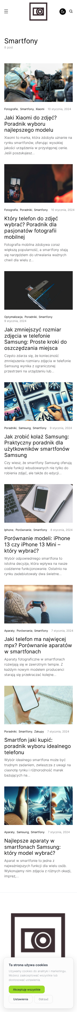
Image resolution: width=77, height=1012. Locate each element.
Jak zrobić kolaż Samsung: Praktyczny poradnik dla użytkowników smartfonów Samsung (37, 445)
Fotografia (11, 209)
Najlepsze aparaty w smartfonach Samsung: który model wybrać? (32, 847)
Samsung (25, 428)
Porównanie (23, 530)
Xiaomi (40, 109)
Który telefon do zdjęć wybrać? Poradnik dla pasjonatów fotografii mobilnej (31, 227)
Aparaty (9, 630)
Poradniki (26, 209)
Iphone (8, 530)
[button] (6, 11)
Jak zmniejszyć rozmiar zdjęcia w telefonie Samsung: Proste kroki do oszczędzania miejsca (35, 338)
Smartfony (27, 109)
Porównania (24, 630)
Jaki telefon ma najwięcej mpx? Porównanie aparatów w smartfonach (38, 645)
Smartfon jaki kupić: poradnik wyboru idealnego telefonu (37, 746)
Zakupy (39, 731)
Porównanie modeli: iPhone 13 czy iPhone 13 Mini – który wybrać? (37, 544)
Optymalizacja (13, 317)
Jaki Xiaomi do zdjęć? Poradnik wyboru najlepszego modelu (30, 124)
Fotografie (11, 109)
